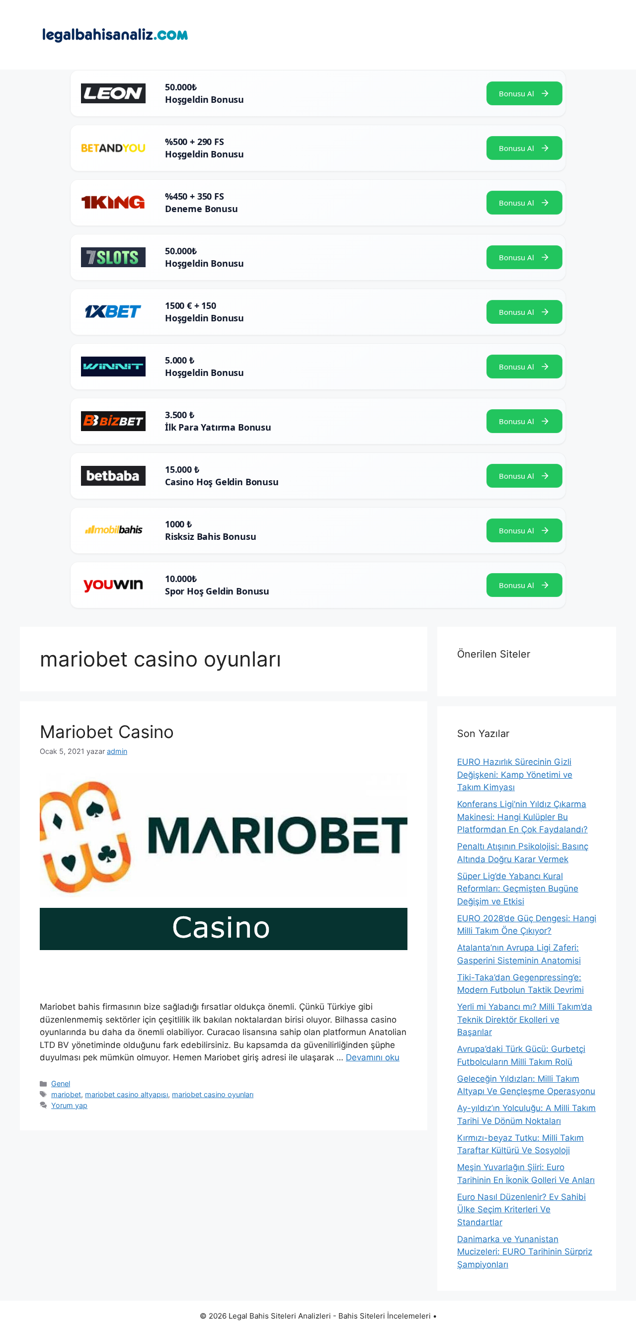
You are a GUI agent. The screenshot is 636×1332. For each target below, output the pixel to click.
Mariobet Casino (107, 731)
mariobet (66, 1094)
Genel (60, 1083)
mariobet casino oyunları (212, 1094)
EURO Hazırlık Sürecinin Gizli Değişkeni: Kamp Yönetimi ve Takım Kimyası (514, 774)
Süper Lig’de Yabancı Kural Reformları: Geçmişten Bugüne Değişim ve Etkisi (517, 888)
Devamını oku (372, 1057)
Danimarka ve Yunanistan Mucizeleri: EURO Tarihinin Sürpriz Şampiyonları (524, 1251)
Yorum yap (69, 1105)
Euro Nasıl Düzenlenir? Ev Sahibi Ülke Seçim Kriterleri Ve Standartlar (521, 1209)
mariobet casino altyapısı (126, 1094)
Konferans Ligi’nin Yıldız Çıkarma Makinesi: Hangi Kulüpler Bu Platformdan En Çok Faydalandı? (522, 816)
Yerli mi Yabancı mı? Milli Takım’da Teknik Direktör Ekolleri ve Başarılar (524, 1019)
